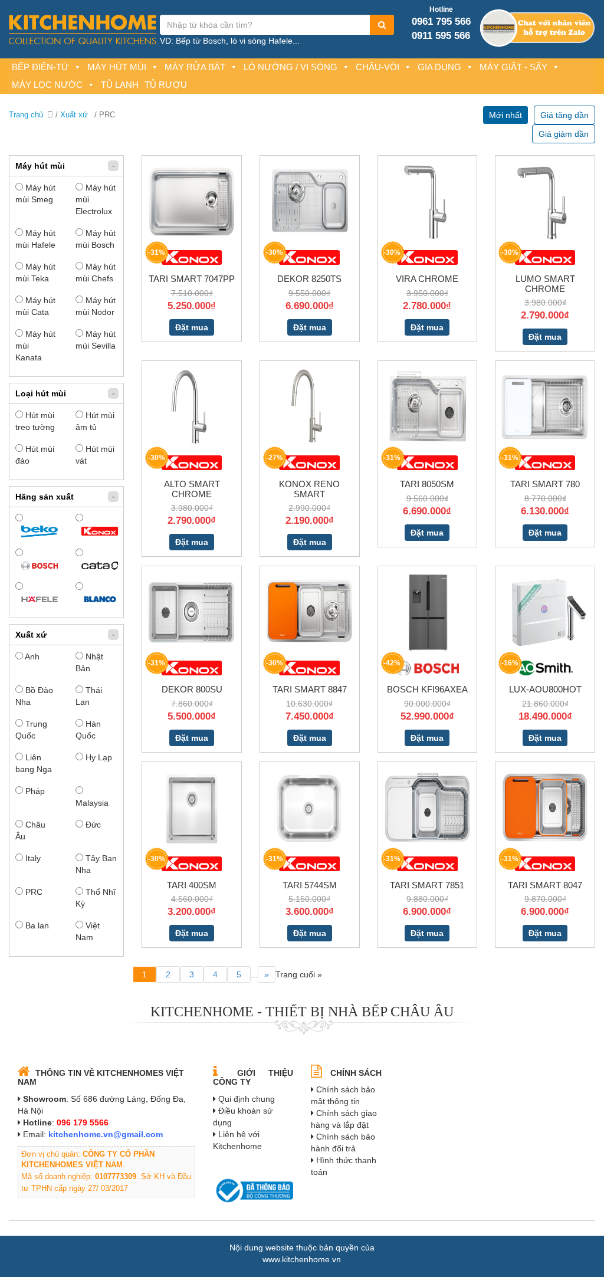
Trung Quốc (31, 729)
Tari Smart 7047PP (192, 279)
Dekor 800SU (192, 689)
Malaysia (92, 802)
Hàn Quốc (88, 729)
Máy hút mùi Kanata (35, 345)
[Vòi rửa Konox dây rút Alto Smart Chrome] (191, 406)
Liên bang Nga (33, 763)
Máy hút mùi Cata (35, 306)
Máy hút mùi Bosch (96, 239)
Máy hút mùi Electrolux (96, 199)
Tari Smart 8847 (310, 689)
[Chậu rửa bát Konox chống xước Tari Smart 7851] (427, 807)
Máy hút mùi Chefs (96, 272)
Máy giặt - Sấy (513, 67)
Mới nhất (505, 115)
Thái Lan (89, 696)
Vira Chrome (427, 279)
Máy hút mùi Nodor (96, 306)
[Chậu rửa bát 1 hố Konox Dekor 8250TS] (309, 201)
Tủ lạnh (120, 85)
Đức (92, 824)
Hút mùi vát (95, 454)
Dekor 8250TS (309, 279)
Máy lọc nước (47, 85)
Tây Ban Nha (96, 864)
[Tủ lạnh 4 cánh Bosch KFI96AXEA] (427, 611)
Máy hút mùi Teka (35, 272)
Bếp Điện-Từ (40, 67)
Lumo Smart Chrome (545, 284)
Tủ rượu (166, 85)
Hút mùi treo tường (35, 421)
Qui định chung (246, 1099)
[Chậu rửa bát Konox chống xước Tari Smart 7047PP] (191, 201)
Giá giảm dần (564, 134)
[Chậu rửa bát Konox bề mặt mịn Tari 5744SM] (309, 807)
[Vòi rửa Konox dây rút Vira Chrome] (427, 201)
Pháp (34, 791)
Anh (31, 656)
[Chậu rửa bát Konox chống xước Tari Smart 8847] (309, 611)
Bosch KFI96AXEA (427, 689)
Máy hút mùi (116, 67)
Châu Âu (30, 830)
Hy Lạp (97, 757)
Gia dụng (439, 67)
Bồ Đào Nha (34, 696)
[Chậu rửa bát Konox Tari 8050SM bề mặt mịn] (427, 406)
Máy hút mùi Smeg (35, 193)
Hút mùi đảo (34, 454)
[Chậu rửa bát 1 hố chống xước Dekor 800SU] (191, 611)
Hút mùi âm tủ (95, 421)
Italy (32, 858)
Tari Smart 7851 (427, 885)
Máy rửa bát (195, 67)
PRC (32, 892)
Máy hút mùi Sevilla (96, 339)
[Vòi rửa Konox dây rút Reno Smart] (309, 406)
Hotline (441, 9)
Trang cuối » (298, 974)
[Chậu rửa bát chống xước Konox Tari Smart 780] (545, 406)
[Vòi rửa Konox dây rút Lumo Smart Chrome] (545, 201)
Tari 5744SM (310, 885)
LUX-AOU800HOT (545, 689)
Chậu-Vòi (377, 67)
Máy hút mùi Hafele (35, 239)
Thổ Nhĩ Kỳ (96, 897)
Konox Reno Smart (309, 489)
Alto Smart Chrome (192, 489)
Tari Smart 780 (545, 484)
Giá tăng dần (564, 115)
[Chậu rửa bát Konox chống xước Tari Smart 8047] (545, 807)
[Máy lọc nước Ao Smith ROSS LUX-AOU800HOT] (545, 611)
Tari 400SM (191, 885)
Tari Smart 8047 (545, 885)
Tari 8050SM (427, 484)
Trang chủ (26, 114)
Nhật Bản (89, 662)
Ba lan (36, 925)
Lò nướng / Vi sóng (290, 67)
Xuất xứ (74, 114)
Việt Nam (88, 931)
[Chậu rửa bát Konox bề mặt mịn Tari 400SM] (191, 807)
